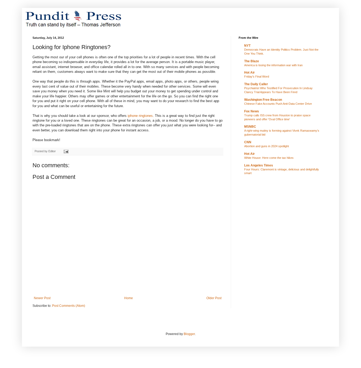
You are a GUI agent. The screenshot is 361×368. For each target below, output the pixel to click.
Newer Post (42, 298)
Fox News (251, 111)
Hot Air (249, 72)
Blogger (189, 334)
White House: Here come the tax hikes (269, 157)
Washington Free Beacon (263, 100)
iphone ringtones (140, 116)
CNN (247, 142)
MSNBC (250, 126)
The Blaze (251, 61)
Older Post (213, 298)
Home (128, 298)
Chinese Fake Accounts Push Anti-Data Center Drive (278, 103)
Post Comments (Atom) (68, 306)
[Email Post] (65, 151)
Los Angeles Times (258, 165)
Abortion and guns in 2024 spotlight (266, 146)
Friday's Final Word (256, 76)
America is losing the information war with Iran (273, 65)
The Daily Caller (256, 84)
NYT (247, 45)
